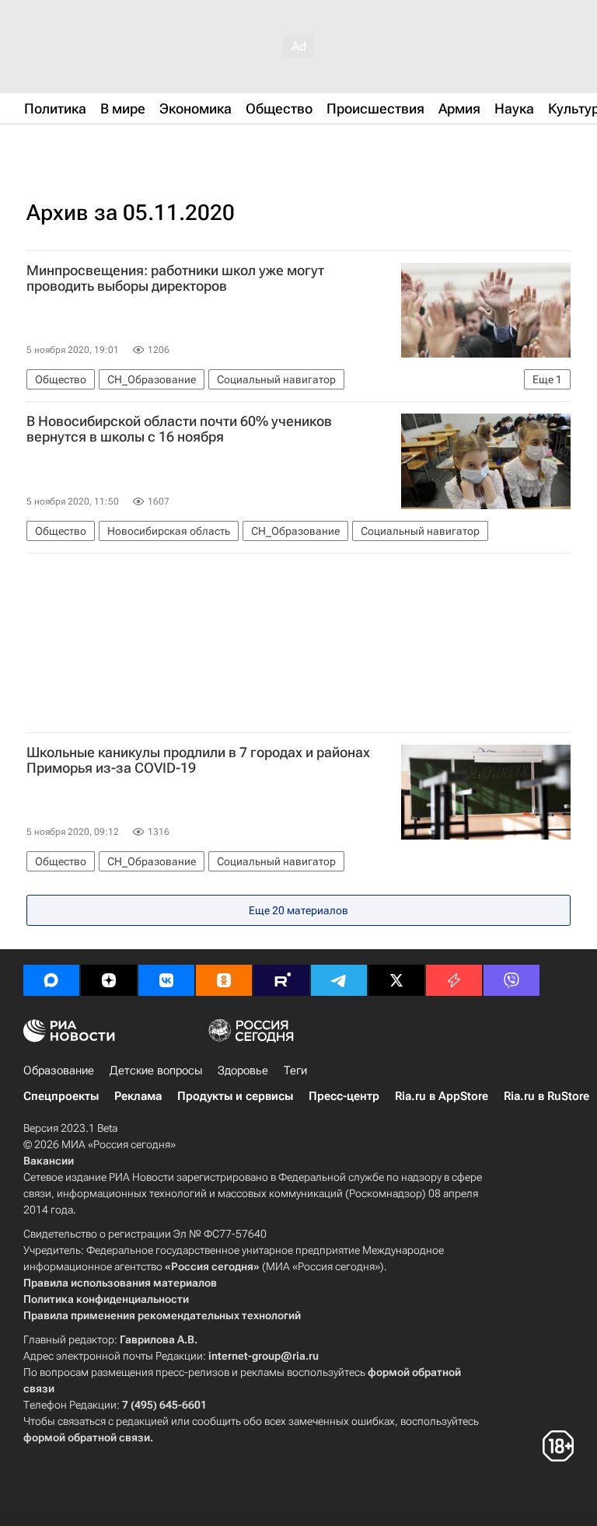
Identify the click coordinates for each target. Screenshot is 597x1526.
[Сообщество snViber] (511, 980)
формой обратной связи (86, 1437)
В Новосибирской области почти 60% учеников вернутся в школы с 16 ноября (179, 429)
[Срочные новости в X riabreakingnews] (454, 980)
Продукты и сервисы (235, 1096)
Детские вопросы (156, 1070)
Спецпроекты (61, 1096)
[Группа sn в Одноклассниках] (224, 980)
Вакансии (48, 1160)
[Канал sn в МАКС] (51, 980)
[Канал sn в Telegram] (339, 980)
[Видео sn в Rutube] (281, 980)
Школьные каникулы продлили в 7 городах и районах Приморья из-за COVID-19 (198, 760)
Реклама (138, 1096)
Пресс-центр (344, 1096)
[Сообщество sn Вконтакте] (166, 980)
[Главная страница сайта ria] (101, 146)
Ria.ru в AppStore (441, 1096)
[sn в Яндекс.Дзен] (109, 980)
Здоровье (243, 1070)
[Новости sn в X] (396, 980)
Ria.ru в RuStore (546, 1096)
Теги (295, 1070)
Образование (58, 1070)
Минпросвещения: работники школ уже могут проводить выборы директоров (175, 278)
